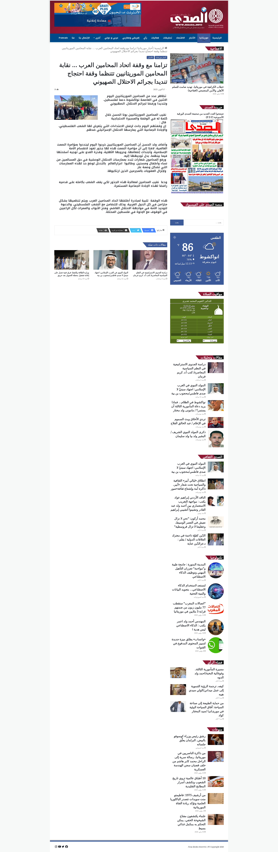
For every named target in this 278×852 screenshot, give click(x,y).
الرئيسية (217, 38)
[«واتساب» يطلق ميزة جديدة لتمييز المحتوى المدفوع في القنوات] (216, 645)
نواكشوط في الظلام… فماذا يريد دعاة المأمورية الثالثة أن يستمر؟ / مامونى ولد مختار (188, 406)
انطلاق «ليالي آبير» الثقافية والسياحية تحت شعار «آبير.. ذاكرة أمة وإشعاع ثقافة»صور (188, 484)
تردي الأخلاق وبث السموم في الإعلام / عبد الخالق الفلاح (188, 421)
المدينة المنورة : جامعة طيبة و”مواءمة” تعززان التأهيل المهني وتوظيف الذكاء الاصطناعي (189, 570)
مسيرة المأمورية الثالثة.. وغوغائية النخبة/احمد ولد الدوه (209, 673)
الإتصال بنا (84, 38)
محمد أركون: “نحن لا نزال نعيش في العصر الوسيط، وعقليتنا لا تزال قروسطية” (190, 522)
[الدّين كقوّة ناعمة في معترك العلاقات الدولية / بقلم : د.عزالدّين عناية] (216, 539)
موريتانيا (203, 38)
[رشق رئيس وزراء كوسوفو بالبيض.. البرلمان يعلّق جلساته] (216, 739)
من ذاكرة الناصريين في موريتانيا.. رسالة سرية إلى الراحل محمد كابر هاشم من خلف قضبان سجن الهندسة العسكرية (189, 761)
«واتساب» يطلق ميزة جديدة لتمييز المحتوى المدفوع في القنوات (189, 643)
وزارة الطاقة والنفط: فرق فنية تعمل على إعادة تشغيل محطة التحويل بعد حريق (71, 274)
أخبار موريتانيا (145, 48)
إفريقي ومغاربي (130, 38)
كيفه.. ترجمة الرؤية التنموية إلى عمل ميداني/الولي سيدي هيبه (206, 690)
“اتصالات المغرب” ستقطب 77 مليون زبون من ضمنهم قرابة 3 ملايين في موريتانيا (189, 607)
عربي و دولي (111, 38)
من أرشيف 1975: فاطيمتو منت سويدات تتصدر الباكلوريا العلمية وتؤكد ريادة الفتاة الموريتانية (188, 801)
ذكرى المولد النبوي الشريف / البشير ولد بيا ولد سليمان (188, 434)
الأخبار (192, 38)
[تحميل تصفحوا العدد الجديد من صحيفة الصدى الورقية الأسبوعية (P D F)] (197, 194)
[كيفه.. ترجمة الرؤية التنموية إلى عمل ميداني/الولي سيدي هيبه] (178, 689)
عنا (73, 38)
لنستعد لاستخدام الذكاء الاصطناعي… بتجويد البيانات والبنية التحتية (189, 589)
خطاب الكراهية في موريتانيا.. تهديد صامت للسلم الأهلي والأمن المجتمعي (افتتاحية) (198, 88)
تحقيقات (167, 38)
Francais (63, 38)
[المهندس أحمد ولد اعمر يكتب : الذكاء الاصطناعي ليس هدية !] (216, 627)
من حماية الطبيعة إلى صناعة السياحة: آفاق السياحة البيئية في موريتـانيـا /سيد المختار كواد (207, 709)
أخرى (97, 38)
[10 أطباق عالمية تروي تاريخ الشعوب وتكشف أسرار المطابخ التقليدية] (216, 781)
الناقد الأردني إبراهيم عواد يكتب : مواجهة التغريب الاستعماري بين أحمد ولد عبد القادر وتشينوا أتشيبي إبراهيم (188, 503)
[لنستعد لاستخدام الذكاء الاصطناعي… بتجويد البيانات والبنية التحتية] (216, 591)
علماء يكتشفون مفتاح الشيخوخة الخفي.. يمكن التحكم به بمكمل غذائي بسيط (191, 822)
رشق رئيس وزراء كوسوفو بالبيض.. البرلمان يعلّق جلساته (190, 740)
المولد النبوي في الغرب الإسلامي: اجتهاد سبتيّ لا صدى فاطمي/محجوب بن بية (111, 274)
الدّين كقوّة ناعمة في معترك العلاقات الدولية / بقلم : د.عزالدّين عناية (189, 539)
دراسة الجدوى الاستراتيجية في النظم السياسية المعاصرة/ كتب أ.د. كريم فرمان (149, 274)
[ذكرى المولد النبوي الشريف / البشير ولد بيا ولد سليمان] (216, 439)
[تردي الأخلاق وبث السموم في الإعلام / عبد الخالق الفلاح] (216, 422)
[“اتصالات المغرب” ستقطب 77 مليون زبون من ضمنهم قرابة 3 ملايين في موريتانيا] (216, 609)
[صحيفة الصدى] (197, 18)
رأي (145, 38)
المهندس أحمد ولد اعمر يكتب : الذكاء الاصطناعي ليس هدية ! (191, 625)
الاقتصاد (180, 38)
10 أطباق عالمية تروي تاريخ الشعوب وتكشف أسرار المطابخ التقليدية (189, 782)
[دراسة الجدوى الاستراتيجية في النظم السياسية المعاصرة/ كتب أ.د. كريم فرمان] (149, 260)
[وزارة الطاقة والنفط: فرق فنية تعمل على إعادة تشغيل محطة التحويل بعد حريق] (71, 260)
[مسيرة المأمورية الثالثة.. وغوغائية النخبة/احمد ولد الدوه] (178, 672)
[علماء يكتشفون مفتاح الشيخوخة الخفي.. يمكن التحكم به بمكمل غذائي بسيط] (216, 819)
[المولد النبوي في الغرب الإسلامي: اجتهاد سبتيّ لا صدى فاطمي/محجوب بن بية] (110, 260)
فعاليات (155, 38)
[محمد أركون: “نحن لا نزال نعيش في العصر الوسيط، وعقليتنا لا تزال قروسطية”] (216, 521)
